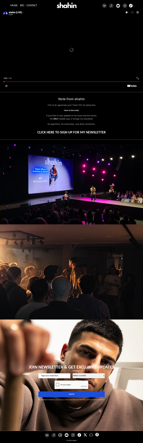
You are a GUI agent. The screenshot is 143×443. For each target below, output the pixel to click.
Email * (41, 371)
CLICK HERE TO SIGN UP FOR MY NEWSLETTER (71, 132)
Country (76, 371)
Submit (71, 394)
